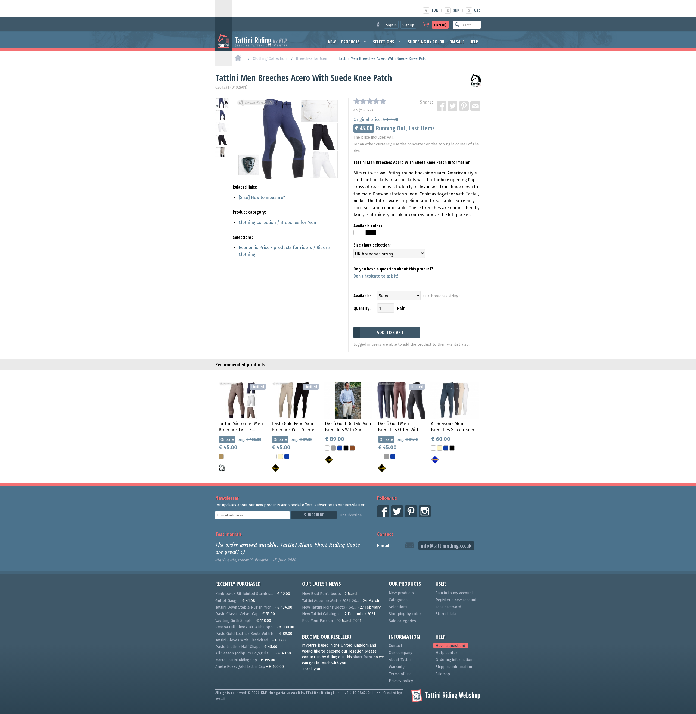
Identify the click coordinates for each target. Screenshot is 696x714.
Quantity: (362, 308)
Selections (383, 42)
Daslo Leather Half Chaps (237, 646)
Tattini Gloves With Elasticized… (243, 640)
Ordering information (454, 659)
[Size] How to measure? (262, 197)
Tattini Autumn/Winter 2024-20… (330, 600)
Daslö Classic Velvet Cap (237, 614)
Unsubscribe (351, 515)
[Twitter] (453, 106)
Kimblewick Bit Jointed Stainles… (244, 593)
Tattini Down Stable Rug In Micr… (244, 607)
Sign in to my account (454, 593)
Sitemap (443, 674)
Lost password (448, 607)
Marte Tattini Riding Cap (236, 660)
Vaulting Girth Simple (234, 620)
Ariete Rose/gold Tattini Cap (240, 666)
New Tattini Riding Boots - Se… (329, 607)
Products (350, 42)
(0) (440, 25)
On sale (456, 42)
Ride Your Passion (317, 620)
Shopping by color (426, 42)
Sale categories (402, 621)
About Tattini (400, 659)
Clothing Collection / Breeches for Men (277, 222)
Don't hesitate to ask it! (375, 276)
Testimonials (228, 534)
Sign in (391, 25)
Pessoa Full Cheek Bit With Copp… (245, 627)
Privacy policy (401, 681)
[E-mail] (475, 106)
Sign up (408, 25)
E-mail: (383, 545)
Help (474, 42)
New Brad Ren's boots (321, 593)
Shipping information (454, 667)
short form (362, 657)
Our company (400, 652)
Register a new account (456, 600)
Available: (362, 296)
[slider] (369, 101)
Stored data (446, 614)
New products (401, 593)
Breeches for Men (311, 58)
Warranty (397, 667)
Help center (446, 652)
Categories (398, 600)
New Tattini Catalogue (321, 614)
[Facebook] (442, 106)
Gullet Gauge (226, 600)
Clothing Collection (270, 58)
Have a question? (451, 645)
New (332, 42)
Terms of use (400, 674)
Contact (385, 534)
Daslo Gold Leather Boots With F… (245, 633)
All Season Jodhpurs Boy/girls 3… (244, 653)
